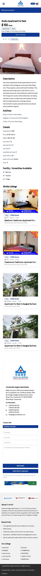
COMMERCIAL (25, 550)
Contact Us (4, 573)
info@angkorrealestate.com (17, 414)
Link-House (5, 559)
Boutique (24, 547)
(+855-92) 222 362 (14, 412)
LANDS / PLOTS (26, 556)
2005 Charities (7, 529)
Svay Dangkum (6, 31)
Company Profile (5, 570)
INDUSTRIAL (25, 553)
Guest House (6, 553)
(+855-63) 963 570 (14, 405)
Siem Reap (14, 31)
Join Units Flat (6, 556)
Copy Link (14, 39)
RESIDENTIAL (25, 559)
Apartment (6, 28)
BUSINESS (5, 550)
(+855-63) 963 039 (14, 407)
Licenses (13, 570)
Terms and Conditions (21, 570)
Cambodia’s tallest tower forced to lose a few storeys (18, 532)
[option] (7, 499)
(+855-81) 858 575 (14, 410)
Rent (13, 28)
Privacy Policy (30, 570)
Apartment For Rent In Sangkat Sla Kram (20, 304)
